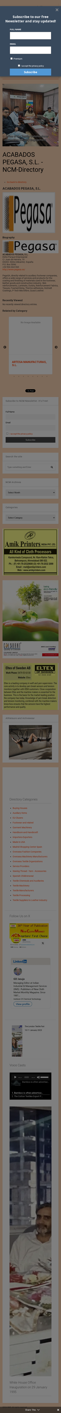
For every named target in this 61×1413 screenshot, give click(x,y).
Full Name (15, 29)
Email (13, 44)
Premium (17, 59)
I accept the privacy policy (32, 66)
